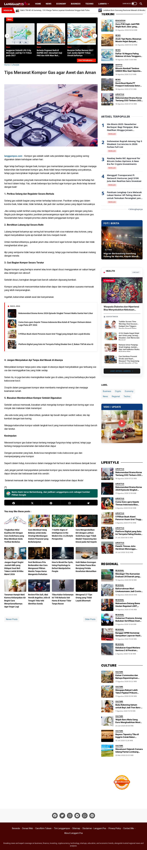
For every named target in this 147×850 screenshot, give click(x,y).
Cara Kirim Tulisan (43, 828)
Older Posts (90, 619)
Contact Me (128, 828)
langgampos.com (13, 156)
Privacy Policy (115, 828)
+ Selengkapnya (135, 209)
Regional (116, 396)
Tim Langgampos (62, 828)
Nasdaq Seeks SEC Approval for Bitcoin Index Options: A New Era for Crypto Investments (123, 161)
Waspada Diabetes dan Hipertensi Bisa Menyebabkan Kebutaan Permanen (121, 309)
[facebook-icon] (55, 815)
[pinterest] (51, 502)
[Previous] (7, 36)
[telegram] (88, 502)
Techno (89, 4)
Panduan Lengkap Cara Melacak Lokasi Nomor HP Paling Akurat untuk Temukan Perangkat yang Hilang (124, 195)
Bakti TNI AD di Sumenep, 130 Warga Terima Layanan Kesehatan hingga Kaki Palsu (42, 10)
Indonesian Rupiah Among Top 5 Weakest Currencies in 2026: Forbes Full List (124, 144)
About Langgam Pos (73, 833)
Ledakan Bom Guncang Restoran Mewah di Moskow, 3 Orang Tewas (118, 10)
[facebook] (13, 502)
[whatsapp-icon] (85, 815)
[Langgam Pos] (17, 3)
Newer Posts (12, 619)
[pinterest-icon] (92, 815)
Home (38, 4)
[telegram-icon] (77, 815)
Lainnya (102, 4)
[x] (32, 502)
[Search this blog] (141, 3)
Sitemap (76, 828)
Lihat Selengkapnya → (86, 60)
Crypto (118, 391)
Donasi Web (27, 828)
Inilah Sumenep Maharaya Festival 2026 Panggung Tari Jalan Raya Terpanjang (122, 255)
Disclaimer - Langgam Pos (94, 828)
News (48, 4)
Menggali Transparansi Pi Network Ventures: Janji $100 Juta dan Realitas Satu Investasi (124, 178)
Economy (61, 4)
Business (76, 4)
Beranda (16, 828)
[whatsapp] (69, 502)
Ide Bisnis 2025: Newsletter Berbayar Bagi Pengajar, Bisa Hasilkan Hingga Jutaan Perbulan (122, 127)
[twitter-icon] (62, 815)
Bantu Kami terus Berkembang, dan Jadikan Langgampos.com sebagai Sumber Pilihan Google (51, 493)
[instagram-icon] (70, 815)
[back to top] (141, 843)
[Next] (94, 36)
